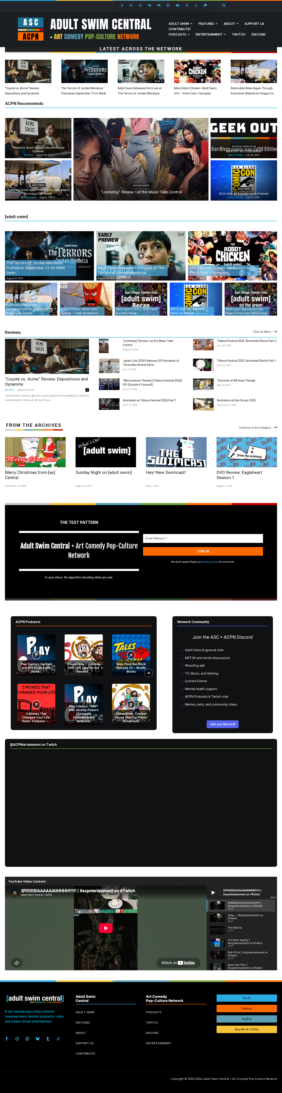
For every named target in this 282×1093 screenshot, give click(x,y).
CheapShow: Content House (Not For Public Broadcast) (131, 717)
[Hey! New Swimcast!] (176, 452)
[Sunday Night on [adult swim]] (106, 452)
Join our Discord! (222, 724)
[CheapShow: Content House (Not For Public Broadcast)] (131, 704)
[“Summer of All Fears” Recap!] (203, 384)
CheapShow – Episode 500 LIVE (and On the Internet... (83, 667)
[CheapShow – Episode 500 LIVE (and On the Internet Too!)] (84, 655)
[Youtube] (177, 5)
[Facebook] (122, 5)
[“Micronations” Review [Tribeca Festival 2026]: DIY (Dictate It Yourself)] (109, 384)
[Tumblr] (187, 5)
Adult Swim (38, 185)
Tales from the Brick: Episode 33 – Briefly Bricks (131, 667)
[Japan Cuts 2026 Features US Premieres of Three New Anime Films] (109, 366)
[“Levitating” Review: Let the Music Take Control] (141, 159)
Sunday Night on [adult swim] (104, 472)
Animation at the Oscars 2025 (236, 400)
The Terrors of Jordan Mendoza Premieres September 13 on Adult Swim (83, 93)
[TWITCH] (176, 1017)
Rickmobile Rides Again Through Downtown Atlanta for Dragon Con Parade (253, 93)
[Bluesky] (149, 5)
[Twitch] (168, 5)
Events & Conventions (244, 146)
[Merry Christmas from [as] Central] (35, 452)
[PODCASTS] (176, 1007)
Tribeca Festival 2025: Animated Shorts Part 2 (246, 341)
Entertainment (141, 185)
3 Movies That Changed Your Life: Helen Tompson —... (36, 717)
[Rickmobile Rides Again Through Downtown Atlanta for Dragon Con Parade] (254, 71)
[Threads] (140, 5)
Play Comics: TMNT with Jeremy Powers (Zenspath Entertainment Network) (83, 713)
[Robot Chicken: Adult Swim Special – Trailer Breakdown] (86, 299)
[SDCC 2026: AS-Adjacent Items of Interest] (244, 180)
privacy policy (210, 562)
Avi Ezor (9, 389)
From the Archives (34, 425)
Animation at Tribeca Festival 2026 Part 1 (149, 400)
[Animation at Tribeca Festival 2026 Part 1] (109, 404)
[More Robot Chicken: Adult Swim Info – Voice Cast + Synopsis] (197, 71)
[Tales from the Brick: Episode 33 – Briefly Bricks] (131, 655)
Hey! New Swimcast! (166, 472)
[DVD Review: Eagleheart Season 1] (247, 452)
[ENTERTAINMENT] (176, 1038)
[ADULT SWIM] (106, 1007)
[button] (224, 6)
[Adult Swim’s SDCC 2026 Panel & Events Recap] (141, 299)
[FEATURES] (106, 1017)
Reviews (13, 332)
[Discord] (159, 5)
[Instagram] (131, 5)
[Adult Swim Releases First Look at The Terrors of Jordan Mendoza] (141, 71)
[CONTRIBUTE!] (106, 1048)
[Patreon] (205, 5)
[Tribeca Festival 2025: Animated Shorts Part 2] (203, 344)
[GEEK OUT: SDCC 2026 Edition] (244, 138)
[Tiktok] (196, 5)
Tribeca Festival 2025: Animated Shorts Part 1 (246, 360)
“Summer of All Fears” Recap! (236, 380)
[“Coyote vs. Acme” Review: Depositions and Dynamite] (28, 71)
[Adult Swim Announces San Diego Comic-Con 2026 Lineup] (251, 299)
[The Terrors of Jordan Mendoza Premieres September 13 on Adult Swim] (84, 71)
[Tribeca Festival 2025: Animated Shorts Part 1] (203, 365)
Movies (38, 143)
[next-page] (149, 673)
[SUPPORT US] (106, 1038)
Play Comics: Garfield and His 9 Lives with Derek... (36, 667)
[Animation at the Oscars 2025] (203, 404)
